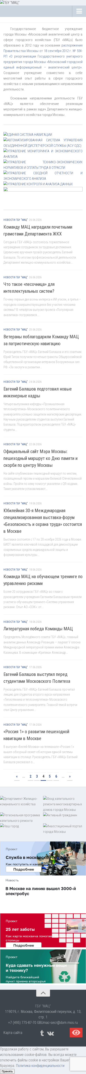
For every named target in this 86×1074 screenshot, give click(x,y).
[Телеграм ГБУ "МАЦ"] (42, 1033)
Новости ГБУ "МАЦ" (15, 219)
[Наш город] (21, 828)
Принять (7, 1071)
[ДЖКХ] (21, 804)
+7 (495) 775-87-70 (22, 1022)
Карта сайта (12, 1032)
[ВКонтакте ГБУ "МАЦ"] (50, 1033)
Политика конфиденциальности (40, 1065)
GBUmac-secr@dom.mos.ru (57, 1022)
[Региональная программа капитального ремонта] (21, 817)
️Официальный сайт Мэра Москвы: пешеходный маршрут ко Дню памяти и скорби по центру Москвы (40, 458)
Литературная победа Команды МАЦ (38, 628)
